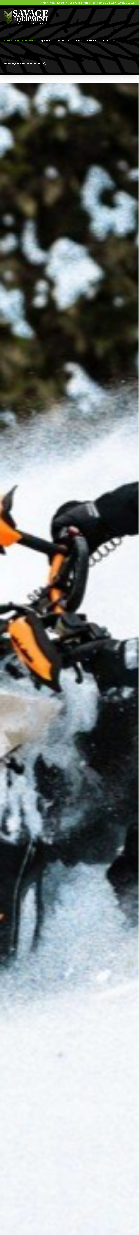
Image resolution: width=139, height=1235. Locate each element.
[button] (44, 63)
